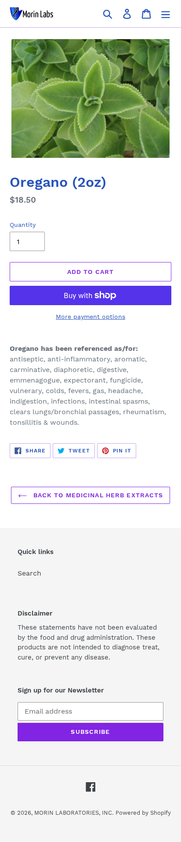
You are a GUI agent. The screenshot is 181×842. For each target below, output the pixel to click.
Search (29, 573)
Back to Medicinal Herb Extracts (97, 495)
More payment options (90, 316)
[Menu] (165, 14)
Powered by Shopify (143, 812)
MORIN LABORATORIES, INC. (73, 812)
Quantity (23, 224)
